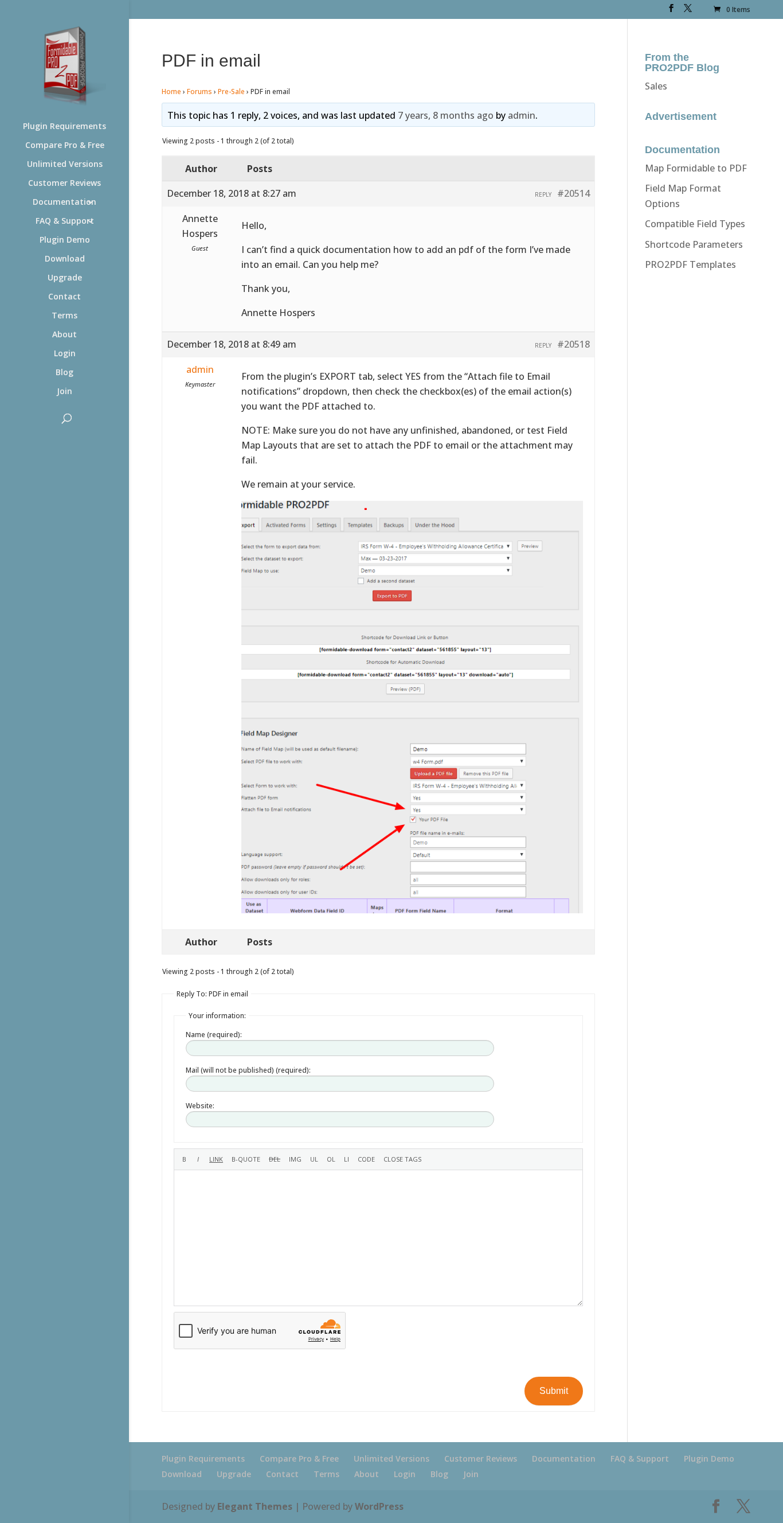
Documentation (64, 202)
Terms (64, 316)
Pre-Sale (231, 91)
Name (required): (214, 1034)
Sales (656, 86)
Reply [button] (543, 194)
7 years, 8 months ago (446, 115)
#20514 (573, 193)
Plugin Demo (65, 240)
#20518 (573, 344)
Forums (199, 91)
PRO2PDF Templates (690, 264)
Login (65, 354)
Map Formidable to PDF (696, 168)
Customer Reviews (64, 183)
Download (65, 259)
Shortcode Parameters (694, 244)
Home (171, 91)
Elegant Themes (254, 1506)
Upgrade (65, 278)
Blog (64, 372)
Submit (553, 1391)
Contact (64, 297)
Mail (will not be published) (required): (248, 1070)
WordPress (379, 1506)
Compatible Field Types (695, 223)
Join (64, 391)
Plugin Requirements (64, 126)
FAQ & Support (65, 221)
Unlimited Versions (65, 164)
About (64, 335)
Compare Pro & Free (64, 145)
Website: (200, 1106)
